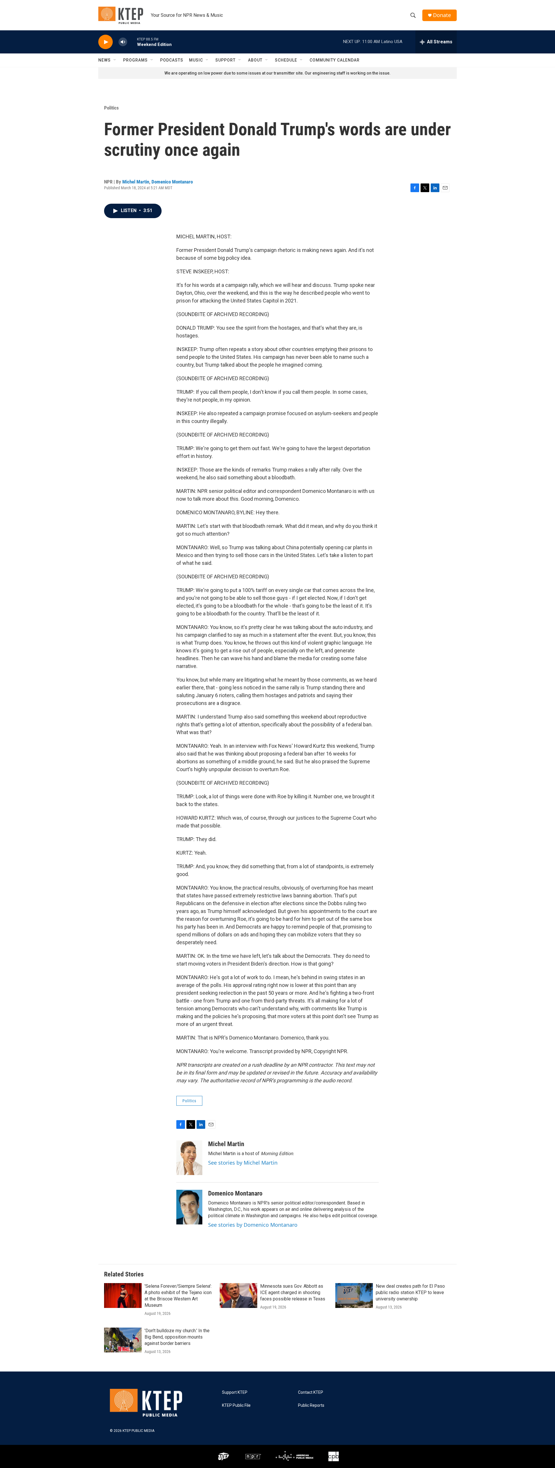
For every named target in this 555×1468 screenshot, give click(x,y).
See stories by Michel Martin (243, 1162)
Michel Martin (135, 182)
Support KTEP (234, 1392)
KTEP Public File (236, 1405)
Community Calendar (335, 60)
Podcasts (171, 60)
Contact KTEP (310, 1392)
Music (196, 60)
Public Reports (311, 1405)
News (104, 60)
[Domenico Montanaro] (189, 1207)
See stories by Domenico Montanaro (252, 1224)
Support (225, 60)
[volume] (123, 42)
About (255, 60)
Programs (135, 60)
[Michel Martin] (189, 1157)
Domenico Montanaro (172, 182)
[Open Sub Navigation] (115, 60)
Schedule (286, 60)
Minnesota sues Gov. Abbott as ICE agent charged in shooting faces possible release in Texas (292, 1292)
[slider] (132, 42)
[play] (105, 42)
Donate (442, 15)
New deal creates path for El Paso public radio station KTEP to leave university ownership (410, 1292)
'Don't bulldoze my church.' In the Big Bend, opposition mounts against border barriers (177, 1337)
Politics (111, 108)
